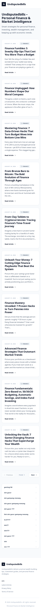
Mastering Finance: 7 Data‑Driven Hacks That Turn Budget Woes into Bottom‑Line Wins (19, 132)
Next (33, 475)
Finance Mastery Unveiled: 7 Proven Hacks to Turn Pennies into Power (20, 307)
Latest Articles (7, 585)
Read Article (10, 72)
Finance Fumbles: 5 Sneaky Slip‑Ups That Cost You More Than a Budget (20, 51)
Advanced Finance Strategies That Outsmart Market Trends (20, 351)
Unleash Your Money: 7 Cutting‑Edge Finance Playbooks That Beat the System (19, 264)
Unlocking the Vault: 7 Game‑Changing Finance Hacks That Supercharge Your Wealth (19, 439)
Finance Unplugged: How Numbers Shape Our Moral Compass (20, 91)
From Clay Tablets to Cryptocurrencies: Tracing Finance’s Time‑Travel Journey (20, 221)
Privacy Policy (6, 588)
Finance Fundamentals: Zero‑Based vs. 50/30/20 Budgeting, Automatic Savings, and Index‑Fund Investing (19, 395)
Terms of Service (7, 592)
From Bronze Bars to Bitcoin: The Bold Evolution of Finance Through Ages (17, 175)
